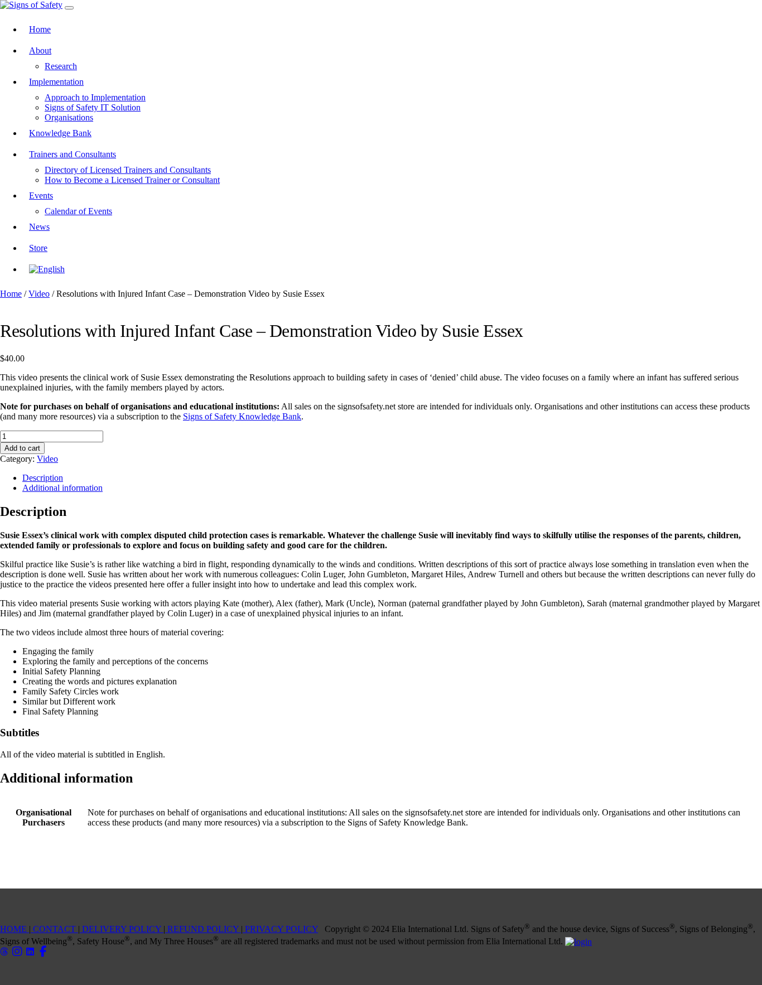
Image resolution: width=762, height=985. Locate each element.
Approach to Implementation (95, 97)
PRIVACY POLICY (280, 929)
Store (38, 248)
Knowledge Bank (60, 133)
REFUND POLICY (203, 929)
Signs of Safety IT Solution (93, 107)
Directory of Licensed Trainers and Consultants (128, 170)
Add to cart (22, 448)
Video (39, 293)
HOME (14, 929)
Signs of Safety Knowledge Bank (242, 416)
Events (41, 195)
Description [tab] (42, 477)
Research (61, 66)
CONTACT (54, 929)
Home (40, 29)
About (40, 50)
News (39, 226)
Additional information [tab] (62, 488)
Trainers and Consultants (72, 154)
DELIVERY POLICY (121, 929)
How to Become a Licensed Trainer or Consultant (132, 180)
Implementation (56, 81)
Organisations (69, 117)
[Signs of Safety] (31, 4)
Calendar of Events (78, 211)
